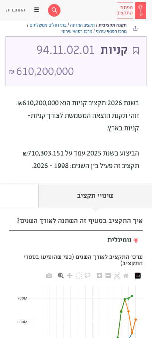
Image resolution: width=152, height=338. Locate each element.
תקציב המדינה (82, 25)
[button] (76, 240)
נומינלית (119, 240)
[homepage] (131, 10)
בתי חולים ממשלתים (48, 25)
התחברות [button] (15, 10)
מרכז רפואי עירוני (111, 31)
